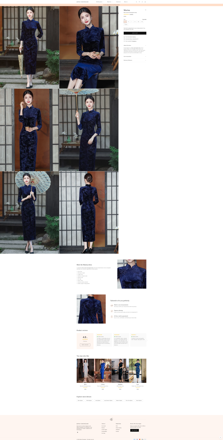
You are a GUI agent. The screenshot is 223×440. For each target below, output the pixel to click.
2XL (138, 21)
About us (125, 1)
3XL (142, 21)
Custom (126, 24)
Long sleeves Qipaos (108, 400)
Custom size (118, 1)
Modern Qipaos (119, 400)
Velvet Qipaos (139, 400)
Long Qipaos (97, 400)
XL (135, 21)
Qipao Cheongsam (83, 439)
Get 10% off (134, 430)
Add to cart (135, 33)
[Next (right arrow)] (146, 340)
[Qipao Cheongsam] (82, 1)
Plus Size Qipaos (129, 400)
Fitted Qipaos (89, 400)
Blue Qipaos (80, 400)
